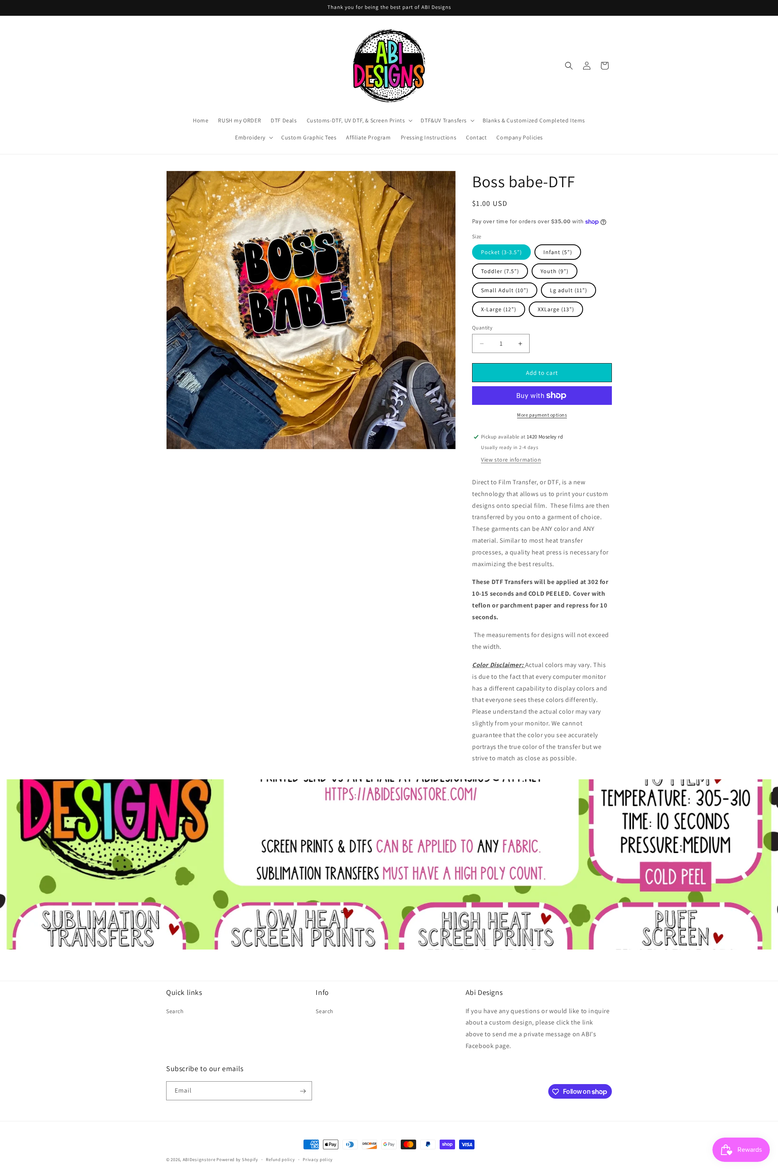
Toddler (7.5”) (500, 271)
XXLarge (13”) (556, 309)
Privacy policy (318, 1159)
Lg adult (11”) (568, 290)
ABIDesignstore (199, 1159)
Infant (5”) (557, 252)
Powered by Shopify (237, 1159)
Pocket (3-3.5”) (501, 252)
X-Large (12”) (498, 309)
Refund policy (280, 1159)
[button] (359, 120)
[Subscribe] (303, 1091)
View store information (511, 459)
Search (175, 1010)
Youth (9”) (555, 271)
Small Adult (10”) (504, 290)
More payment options (542, 415)
